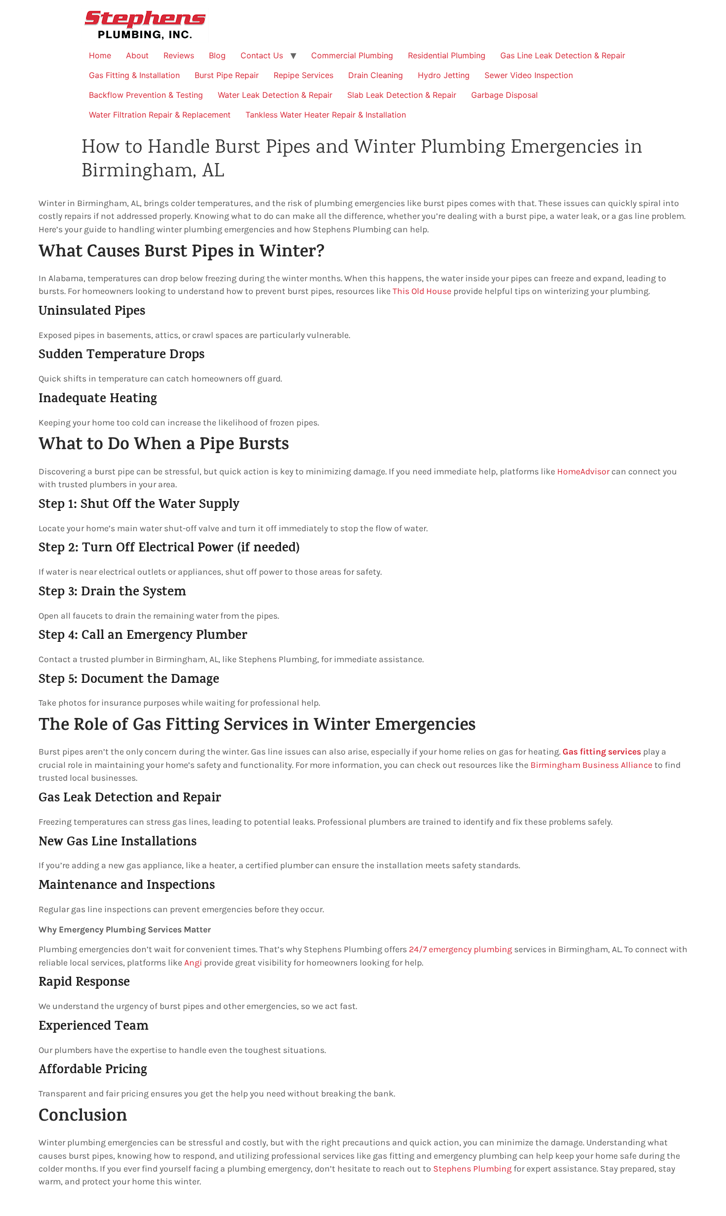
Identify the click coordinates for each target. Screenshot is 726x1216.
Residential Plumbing (446, 55)
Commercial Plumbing (352, 55)
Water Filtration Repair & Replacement (160, 115)
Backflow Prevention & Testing (146, 95)
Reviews (178, 55)
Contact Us (262, 55)
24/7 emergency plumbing (460, 949)
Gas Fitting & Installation (134, 75)
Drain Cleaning (375, 75)
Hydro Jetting (444, 75)
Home (100, 55)
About (137, 55)
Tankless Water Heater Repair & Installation (325, 115)
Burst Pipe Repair (227, 75)
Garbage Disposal (504, 95)
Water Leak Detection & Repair (275, 95)
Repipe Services (303, 75)
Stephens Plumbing (472, 1169)
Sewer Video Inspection (528, 75)
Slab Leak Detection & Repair (401, 95)
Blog (217, 55)
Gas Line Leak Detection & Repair (562, 55)
